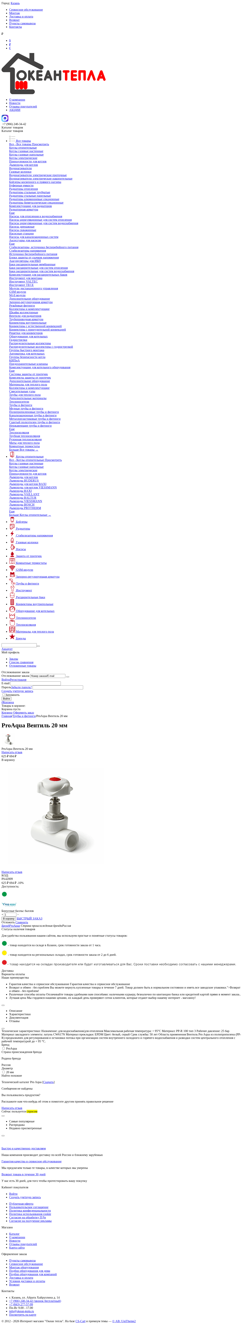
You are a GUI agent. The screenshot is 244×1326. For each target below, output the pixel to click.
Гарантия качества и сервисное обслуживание (32, 1161)
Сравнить (21, 922)
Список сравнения (21, 662)
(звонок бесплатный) (35, 1301)
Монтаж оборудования (24, 1267)
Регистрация (18, 679)
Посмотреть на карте (22, 1314)
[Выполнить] (67, 676)
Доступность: (10, 886)
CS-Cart (80, 1321)
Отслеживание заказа (15, 675)
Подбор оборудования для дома (29, 1270)
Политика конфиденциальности (30, 1210)
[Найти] (38, 646)
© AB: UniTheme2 (124, 1321)
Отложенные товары (22, 665)
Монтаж (14, 13)
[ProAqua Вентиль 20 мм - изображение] (56, 869)
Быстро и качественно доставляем (24, 1148)
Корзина (7, 712)
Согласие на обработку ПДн (27, 1217)
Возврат (14, 20)
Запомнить (12, 694)
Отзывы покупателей (23, 106)
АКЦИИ (14, 110)
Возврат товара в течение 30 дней (24, 1174)
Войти (6, 679)
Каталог (14, 1233)
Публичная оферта (21, 1203)
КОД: (5, 875)
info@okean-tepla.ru (21, 1311)
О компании (17, 99)
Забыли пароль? (21, 687)
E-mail (6, 683)
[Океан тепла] (54, 93)
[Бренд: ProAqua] (9, 907)
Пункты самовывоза (22, 23)
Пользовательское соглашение (28, 1207)
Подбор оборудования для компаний (33, 1274)
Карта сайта (17, 1247)
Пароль (6, 687)
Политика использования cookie (30, 1214)
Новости (14, 103)
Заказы (13, 658)
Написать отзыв (12, 752)
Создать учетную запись (17, 691)
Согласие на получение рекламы (30, 1220)
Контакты (15, 26)
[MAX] (5, 120)
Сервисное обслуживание (26, 9)
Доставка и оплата (21, 16)
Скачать (48, 1082)
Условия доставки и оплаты (27, 1281)
